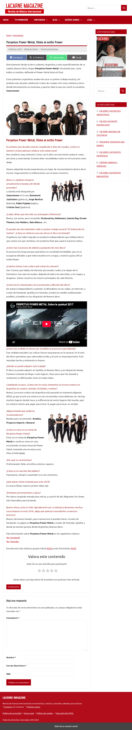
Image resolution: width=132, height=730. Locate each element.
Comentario (12, 617)
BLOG (55, 19)
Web (8, 673)
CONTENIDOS (39, 19)
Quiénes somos (33, 707)
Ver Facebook (13, 537)
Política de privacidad (12, 713)
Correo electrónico (16, 665)
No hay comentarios (49, 49)
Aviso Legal (29, 713)
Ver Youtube (12, 541)
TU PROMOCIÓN (21, 19)
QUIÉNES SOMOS (72, 19)
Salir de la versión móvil (66, 726)
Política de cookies (45, 713)
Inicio (8, 35)
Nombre (11, 657)
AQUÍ (50, 548)
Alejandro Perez (31, 49)
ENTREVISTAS (13, 587)
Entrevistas (18, 35)
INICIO (6, 19)
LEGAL (89, 19)
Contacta (8, 707)
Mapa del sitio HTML (65, 713)
